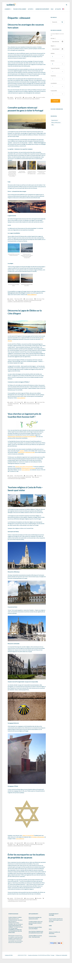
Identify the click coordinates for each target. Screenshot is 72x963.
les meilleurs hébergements (37, 837)
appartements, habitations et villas (26, 452)
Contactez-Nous (52, 936)
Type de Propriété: (55, 68)
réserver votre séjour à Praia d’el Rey (24, 466)
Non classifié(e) (21, 477)
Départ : (53, 45)
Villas (52, 124)
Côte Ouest (38, 97)
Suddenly (22, 450)
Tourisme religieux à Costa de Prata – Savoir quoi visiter (35, 936)
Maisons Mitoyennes (56, 122)
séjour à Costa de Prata (28, 835)
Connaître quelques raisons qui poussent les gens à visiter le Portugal (35, 923)
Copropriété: (54, 90)
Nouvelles (39, 898)
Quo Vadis (51, 921)
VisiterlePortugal (27, 301)
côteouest (19, 98)
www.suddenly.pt (31, 294)
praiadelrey (37, 98)
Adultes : (53, 53)
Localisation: (54, 83)
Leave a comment (28, 97)
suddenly (11, 97)
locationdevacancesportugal (28, 98)
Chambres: (53, 75)
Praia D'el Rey (16, 403)
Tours (13, 300)
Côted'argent (20, 300)
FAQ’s (50, 929)
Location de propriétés (13, 477)
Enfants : (53, 60)
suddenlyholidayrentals (18, 301)
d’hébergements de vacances (28, 468)
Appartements (54, 120)
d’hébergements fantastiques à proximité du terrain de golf (22, 436)
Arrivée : (53, 38)
